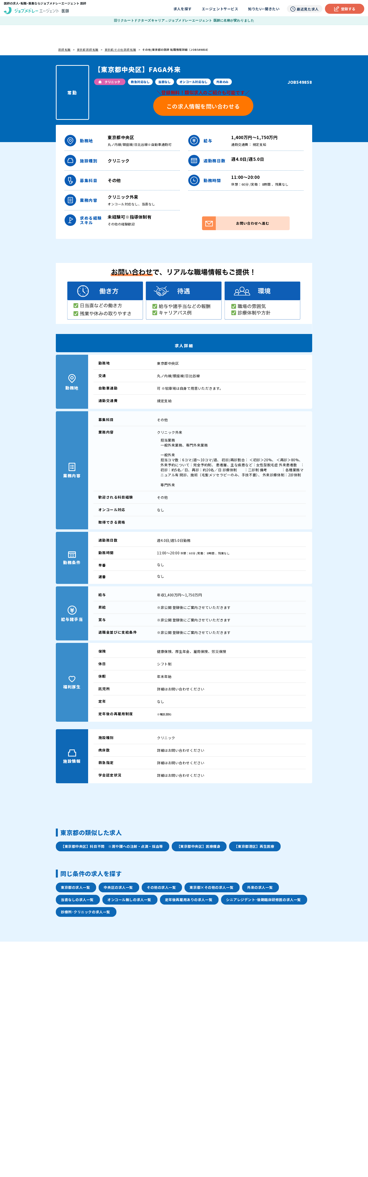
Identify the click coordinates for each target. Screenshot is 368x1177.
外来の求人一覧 (260, 887)
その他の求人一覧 (161, 887)
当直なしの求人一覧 (77, 899)
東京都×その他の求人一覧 (211, 887)
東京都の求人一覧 (75, 887)
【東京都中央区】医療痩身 (199, 846)
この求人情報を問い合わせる (203, 106)
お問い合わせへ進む (252, 223)
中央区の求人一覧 (118, 887)
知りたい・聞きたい (263, 8)
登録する (348, 8)
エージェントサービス (220, 8)
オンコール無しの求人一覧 (129, 899)
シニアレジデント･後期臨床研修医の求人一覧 (263, 899)
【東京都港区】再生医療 (254, 846)
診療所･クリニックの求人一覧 (85, 911)
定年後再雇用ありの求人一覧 (188, 899)
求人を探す (182, 8)
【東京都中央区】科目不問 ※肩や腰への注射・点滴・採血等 (112, 846)
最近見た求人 (307, 9)
